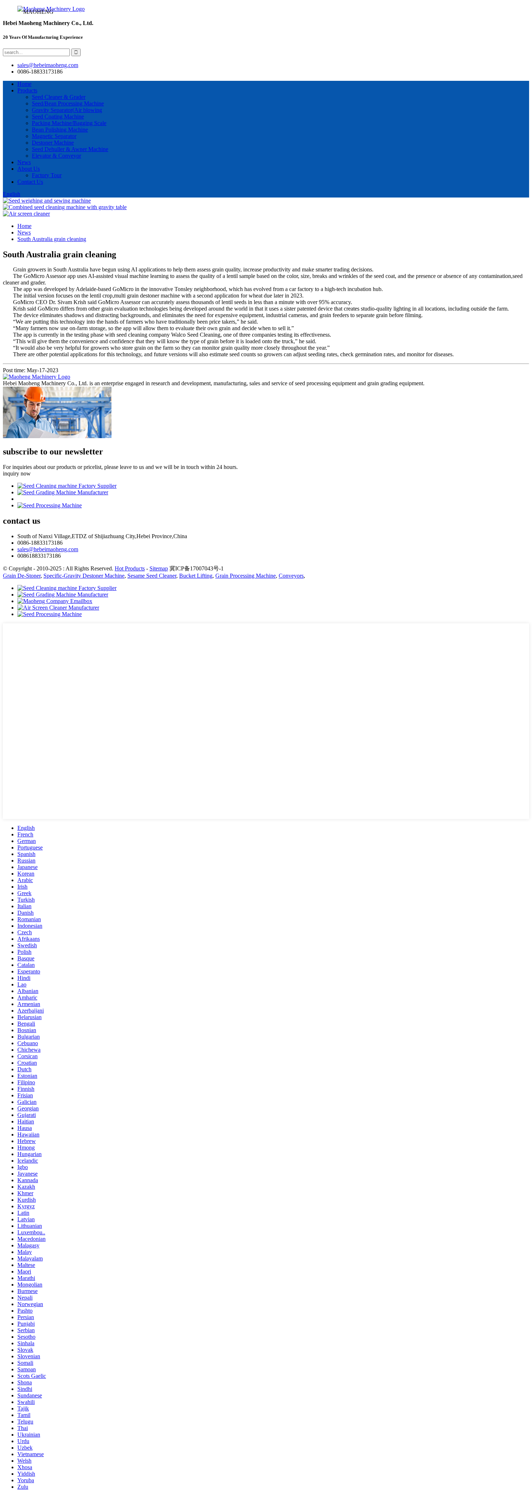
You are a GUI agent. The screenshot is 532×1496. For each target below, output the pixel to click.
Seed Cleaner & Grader (58, 97)
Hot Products (130, 568)
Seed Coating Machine (58, 116)
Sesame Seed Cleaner (151, 576)
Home (24, 84)
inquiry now (17, 473)
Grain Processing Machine (245, 576)
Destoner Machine (53, 143)
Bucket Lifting (195, 576)
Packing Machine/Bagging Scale (69, 123)
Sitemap (158, 568)
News (24, 162)
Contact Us (30, 182)
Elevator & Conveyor (56, 156)
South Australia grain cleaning (51, 239)
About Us (28, 169)
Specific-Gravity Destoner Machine (83, 576)
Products (27, 90)
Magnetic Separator (54, 136)
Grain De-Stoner (22, 576)
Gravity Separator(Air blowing (67, 110)
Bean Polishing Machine (60, 129)
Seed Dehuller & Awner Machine (70, 149)
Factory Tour (47, 175)
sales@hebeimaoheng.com (47, 65)
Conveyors (291, 576)
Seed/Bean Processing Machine (68, 103)
